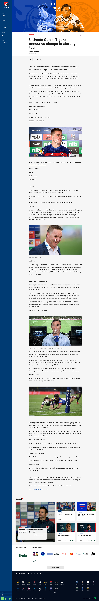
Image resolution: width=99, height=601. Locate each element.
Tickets (3, 38)
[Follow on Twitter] (34, 573)
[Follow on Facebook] (31, 573)
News (3, 10)
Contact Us (36, 598)
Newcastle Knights (34, 51)
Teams (3, 22)
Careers (28, 598)
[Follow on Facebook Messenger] (40, 573)
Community (5, 29)
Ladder (4, 20)
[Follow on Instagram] (37, 573)
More (3, 32)
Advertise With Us (42, 598)
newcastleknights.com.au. (37, 165)
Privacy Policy (23, 598)
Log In (5, 595)
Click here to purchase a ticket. (39, 489)
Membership (4, 35)
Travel (4, 15)
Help (32, 598)
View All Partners (55, 567)
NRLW (3, 25)
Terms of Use (17, 598)
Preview (31, 34)
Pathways (4, 27)
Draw (3, 18)
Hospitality (4, 42)
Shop (3, 40)
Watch (3, 13)
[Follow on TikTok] (28, 573)
